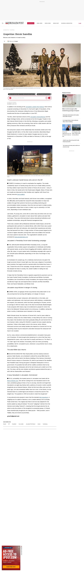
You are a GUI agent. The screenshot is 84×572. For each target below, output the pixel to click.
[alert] (11, 558)
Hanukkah (14, 424)
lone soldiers (21, 194)
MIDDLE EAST (56, 23)
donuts (39, 424)
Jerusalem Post (6, 29)
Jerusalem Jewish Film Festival (35, 106)
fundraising (45, 424)
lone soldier (21, 424)
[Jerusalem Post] (14, 23)
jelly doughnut (44, 397)
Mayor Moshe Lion (12, 380)
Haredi (4, 424)
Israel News (12, 29)
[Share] (4, 41)
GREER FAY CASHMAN (12, 102)
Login (80, 23)
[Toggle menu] (2, 23)
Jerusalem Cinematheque (37, 117)
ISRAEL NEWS (39, 23)
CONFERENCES (31, 23)
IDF (9, 424)
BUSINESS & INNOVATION (66, 23)
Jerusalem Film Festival (30, 424)
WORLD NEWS (48, 23)
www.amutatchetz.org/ (21, 237)
